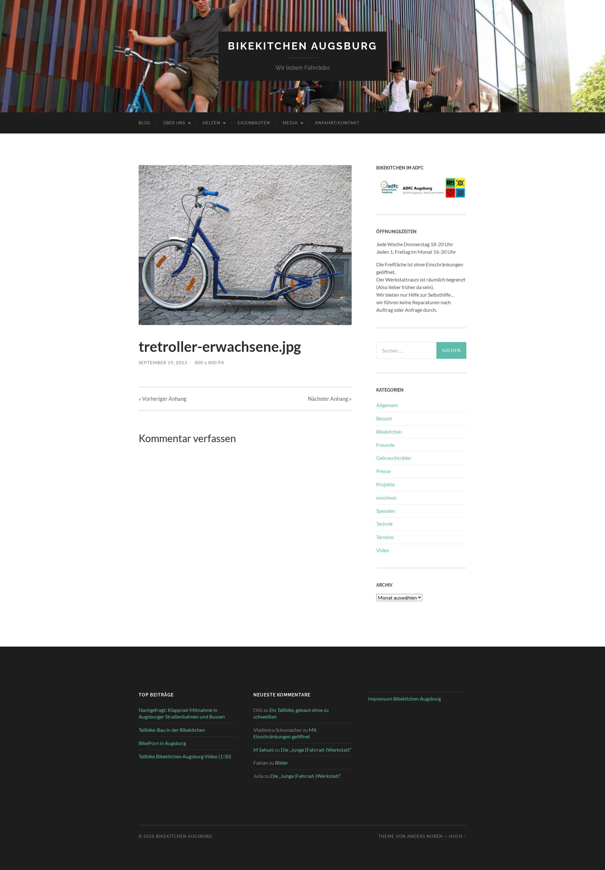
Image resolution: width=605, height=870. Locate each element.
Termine (385, 537)
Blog (145, 122)
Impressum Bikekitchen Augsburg (404, 698)
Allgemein (387, 405)
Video (382, 550)
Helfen (211, 122)
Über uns (174, 122)
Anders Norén (425, 836)
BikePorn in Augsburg (162, 743)
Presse (383, 471)
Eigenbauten (254, 122)
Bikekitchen (389, 432)
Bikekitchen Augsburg (302, 46)
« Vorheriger (163, 398)
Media (290, 122)
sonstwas (386, 497)
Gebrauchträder (393, 458)
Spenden (385, 511)
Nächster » (330, 398)
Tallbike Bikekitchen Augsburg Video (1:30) (185, 756)
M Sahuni (263, 750)
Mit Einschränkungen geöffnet (285, 733)
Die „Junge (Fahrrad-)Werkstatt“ (316, 750)
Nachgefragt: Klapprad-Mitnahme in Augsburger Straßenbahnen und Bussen (182, 713)
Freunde (385, 445)
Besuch (384, 418)
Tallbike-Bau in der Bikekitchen (172, 730)
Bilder (281, 763)
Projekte (385, 484)
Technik (384, 524)
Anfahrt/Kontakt (337, 122)
